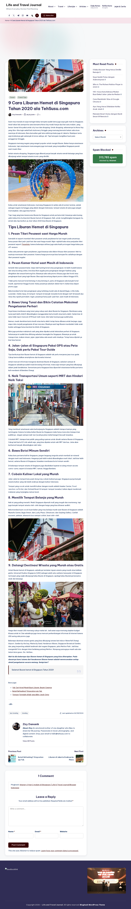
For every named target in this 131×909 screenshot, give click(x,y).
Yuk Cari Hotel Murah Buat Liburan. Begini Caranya (32, 688)
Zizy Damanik (31, 724)
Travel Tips (22, 97)
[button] (48, 15)
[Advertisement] (65, 38)
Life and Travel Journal (23, 5)
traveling (25, 713)
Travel (12, 97)
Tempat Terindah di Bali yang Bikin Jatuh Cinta (30, 695)
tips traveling (14, 713)
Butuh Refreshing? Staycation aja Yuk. (27, 691)
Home (7, 20)
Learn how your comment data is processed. (59, 851)
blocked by (108, 159)
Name (11, 831)
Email (38, 831)
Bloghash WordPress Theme (92, 905)
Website (63, 831)
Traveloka (26, 244)
